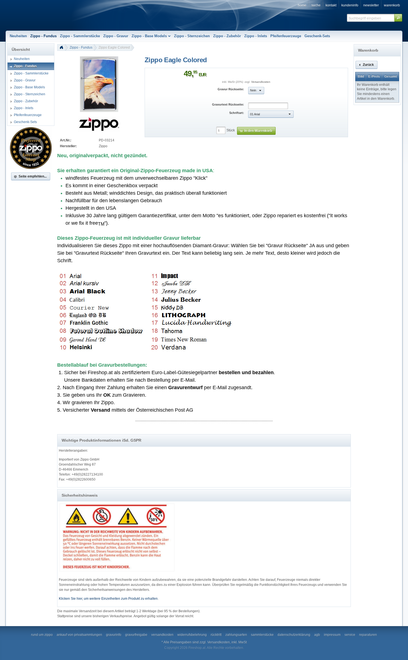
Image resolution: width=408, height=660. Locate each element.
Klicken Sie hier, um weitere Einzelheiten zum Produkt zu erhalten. (108, 599)
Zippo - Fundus (81, 47)
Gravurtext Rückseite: (228, 104)
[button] (398, 18)
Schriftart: (236, 112)
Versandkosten (260, 81)
